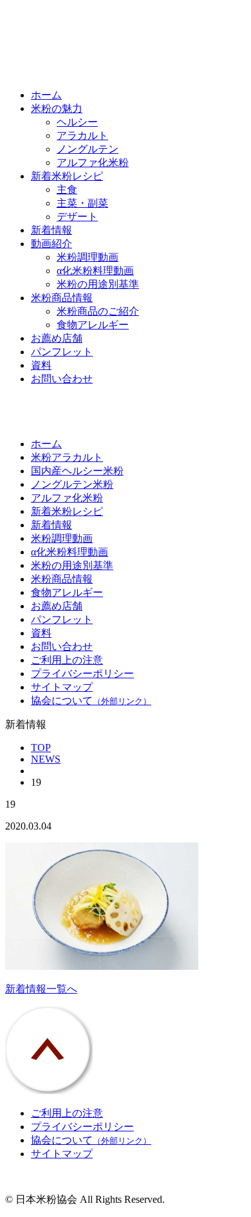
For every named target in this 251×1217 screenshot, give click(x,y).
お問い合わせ (62, 378)
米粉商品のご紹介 (98, 311)
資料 (41, 365)
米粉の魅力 (56, 108)
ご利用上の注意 (67, 660)
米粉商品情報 (62, 297)
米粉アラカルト (67, 457)
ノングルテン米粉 (72, 484)
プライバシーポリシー (82, 673)
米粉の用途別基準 (98, 284)
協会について (91, 700)
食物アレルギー (93, 324)
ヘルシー (77, 121)
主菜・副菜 (82, 203)
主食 (67, 189)
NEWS (45, 759)
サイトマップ (62, 687)
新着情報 (51, 230)
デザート (77, 216)
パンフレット (62, 351)
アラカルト (82, 135)
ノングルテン (87, 149)
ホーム (46, 94)
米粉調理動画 (87, 257)
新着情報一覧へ (41, 988)
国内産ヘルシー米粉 (77, 470)
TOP (41, 747)
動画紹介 (51, 243)
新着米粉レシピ (67, 176)
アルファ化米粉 (93, 162)
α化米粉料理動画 (95, 270)
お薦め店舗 (56, 338)
